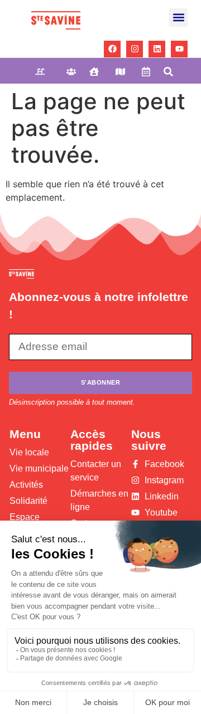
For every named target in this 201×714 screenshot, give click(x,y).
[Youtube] (179, 49)
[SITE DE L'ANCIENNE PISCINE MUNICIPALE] (46, 71)
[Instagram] (134, 49)
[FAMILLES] (73, 71)
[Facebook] (112, 49)
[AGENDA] (148, 71)
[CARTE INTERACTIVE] (124, 71)
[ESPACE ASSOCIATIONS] (98, 71)
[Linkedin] (157, 49)
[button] (178, 17)
